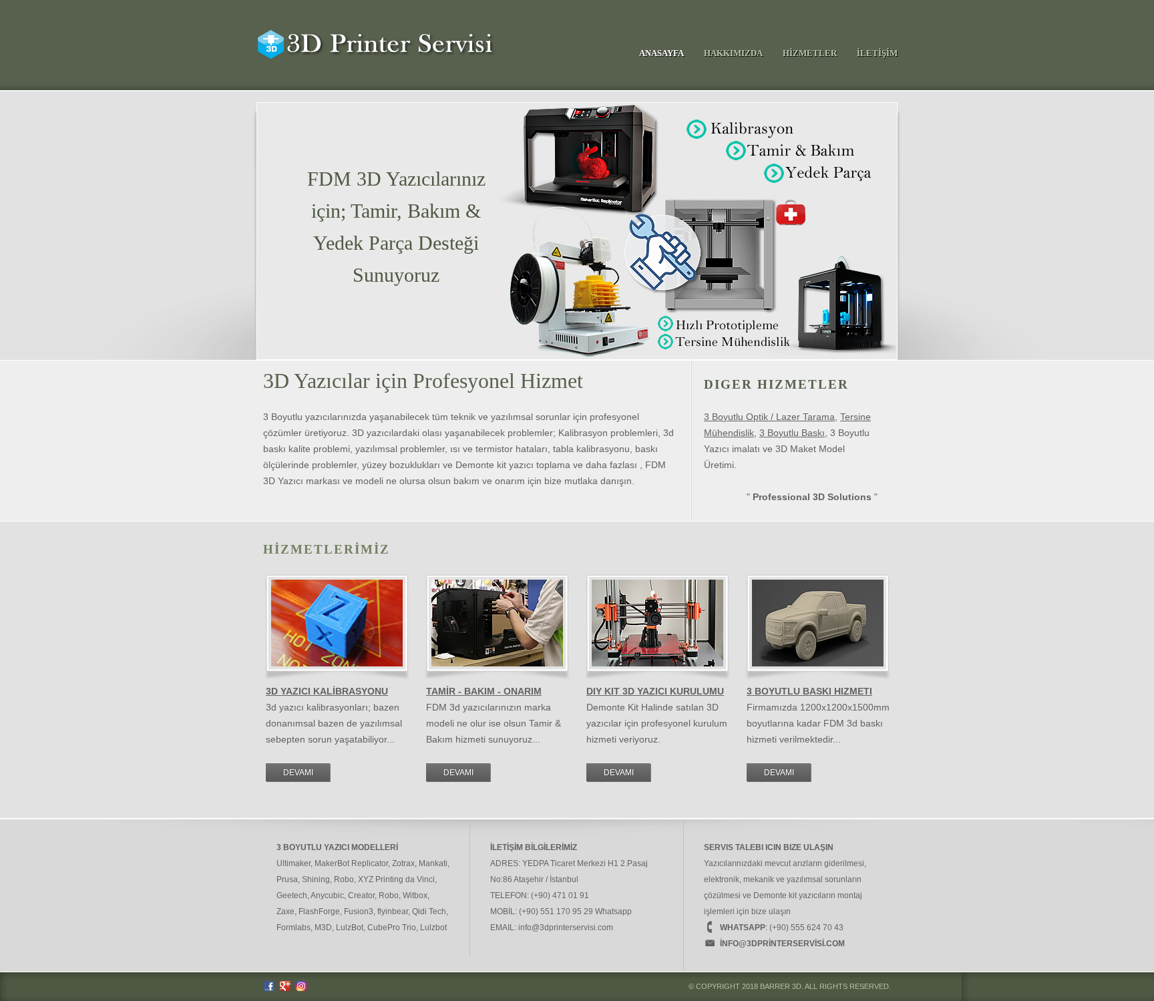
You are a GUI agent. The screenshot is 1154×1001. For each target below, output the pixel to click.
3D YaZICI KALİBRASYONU (327, 691)
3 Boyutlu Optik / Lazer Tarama (769, 416)
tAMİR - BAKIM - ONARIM (484, 691)
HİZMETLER (810, 53)
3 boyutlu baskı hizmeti (809, 691)
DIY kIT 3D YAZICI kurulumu (655, 691)
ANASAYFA (661, 53)
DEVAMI (298, 772)
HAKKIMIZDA (733, 53)
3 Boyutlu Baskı (792, 432)
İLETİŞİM (877, 53)
